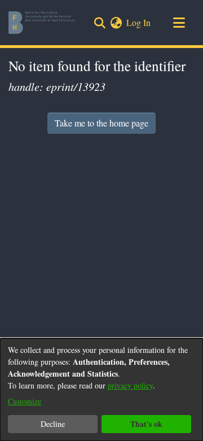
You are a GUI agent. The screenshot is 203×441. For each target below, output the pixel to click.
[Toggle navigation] (179, 22)
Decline (53, 423)
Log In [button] (139, 22)
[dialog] (101, 389)
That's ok (146, 424)
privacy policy (130, 385)
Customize (24, 401)
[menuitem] (116, 22)
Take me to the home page (101, 123)
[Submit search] (99, 22)
